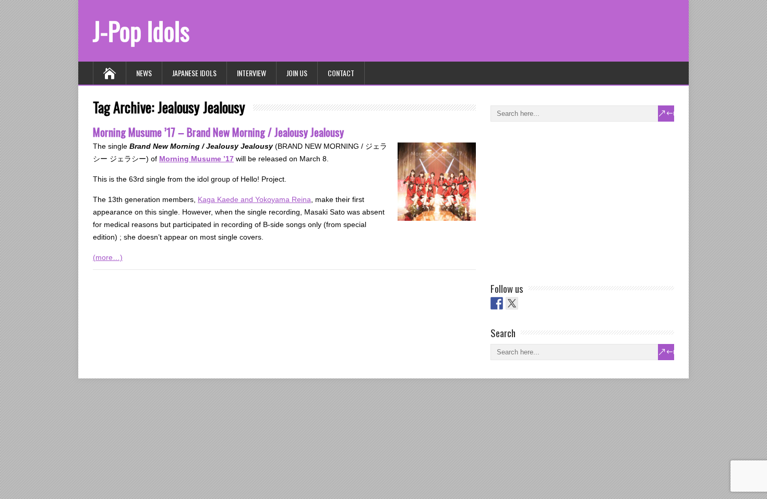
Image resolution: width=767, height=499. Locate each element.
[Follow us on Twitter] (512, 303)
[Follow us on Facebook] (496, 303)
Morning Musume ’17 (196, 159)
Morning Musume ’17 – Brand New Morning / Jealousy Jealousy (218, 132)
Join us (296, 72)
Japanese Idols (194, 72)
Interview (251, 72)
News (144, 72)
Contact (341, 72)
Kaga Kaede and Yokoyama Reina (254, 199)
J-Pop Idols (141, 30)
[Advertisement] (568, 200)
